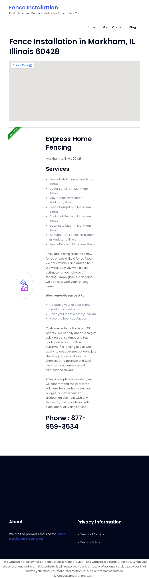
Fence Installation (33, 7)
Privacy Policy (90, 542)
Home (90, 27)
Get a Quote (112, 27)
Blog (132, 27)
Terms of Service (92, 534)
